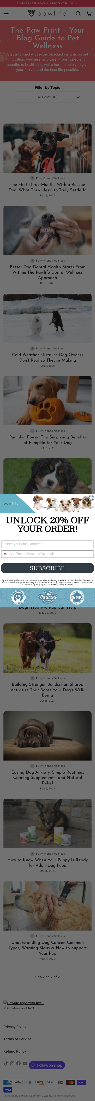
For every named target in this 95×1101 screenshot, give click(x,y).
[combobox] (7, 554)
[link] (47, 503)
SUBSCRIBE (47, 567)
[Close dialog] (91, 498)
